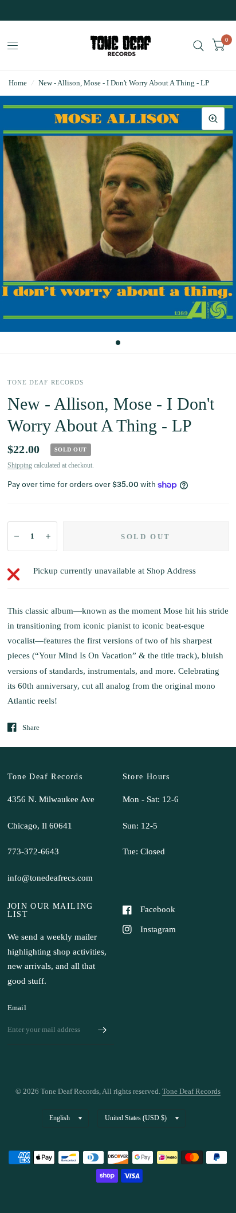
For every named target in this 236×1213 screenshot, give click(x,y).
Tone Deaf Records (191, 1091)
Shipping (19, 465)
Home (18, 82)
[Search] (198, 45)
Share (31, 727)
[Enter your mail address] (102, 1030)
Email (16, 1007)
